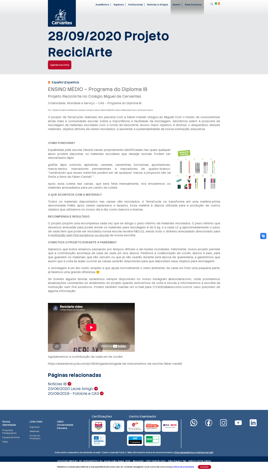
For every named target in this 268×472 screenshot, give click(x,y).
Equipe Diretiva (11, 437)
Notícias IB (58, 383)
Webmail (34, 431)
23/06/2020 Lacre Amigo (71, 388)
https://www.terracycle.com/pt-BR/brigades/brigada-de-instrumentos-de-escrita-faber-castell (115, 364)
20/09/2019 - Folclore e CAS (74, 393)
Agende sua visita (59, 65)
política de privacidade (183, 467)
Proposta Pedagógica (9, 431)
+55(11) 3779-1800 (199, 461)
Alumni (176, 4)
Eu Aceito (204, 467)
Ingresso (119, 4)
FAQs (5, 441)
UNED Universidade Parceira (65, 425)
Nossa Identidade (9, 423)
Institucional (135, 4)
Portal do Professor (35, 437)
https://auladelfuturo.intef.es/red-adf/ (193, 452)
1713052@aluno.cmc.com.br (172, 287)
